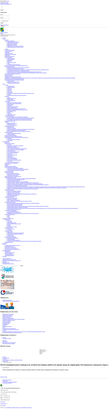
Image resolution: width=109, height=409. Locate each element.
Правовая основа (10, 127)
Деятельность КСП (8, 230)
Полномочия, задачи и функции (11, 163)
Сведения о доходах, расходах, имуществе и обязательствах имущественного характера (24, 241)
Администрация (6, 141)
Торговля (4, 340)
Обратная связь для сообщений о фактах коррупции (17, 185)
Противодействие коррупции (10, 135)
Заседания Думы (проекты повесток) (14, 102)
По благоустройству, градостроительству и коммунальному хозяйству (20, 117)
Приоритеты (7, 164)
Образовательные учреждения (13, 194)
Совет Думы (9, 91)
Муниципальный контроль (10, 202)
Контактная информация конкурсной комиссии (16, 130)
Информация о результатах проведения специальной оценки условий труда (22, 193)
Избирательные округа (11, 98)
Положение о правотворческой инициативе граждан (17, 109)
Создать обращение (9, 253)
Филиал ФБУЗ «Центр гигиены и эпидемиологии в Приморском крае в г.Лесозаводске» (24, 71)
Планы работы (10, 111)
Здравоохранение (10, 59)
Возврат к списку (3, 376)
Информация (7, 219)
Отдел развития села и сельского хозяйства (15, 149)
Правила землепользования (8, 318)
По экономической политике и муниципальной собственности (19, 118)
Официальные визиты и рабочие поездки (15, 47)
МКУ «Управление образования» (13, 200)
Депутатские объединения (10, 121)
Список (8, 97)
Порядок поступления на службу (13, 191)
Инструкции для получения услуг (11, 248)
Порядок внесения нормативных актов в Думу (16, 108)
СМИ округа (7, 55)
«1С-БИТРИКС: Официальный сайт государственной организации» (18, 407)
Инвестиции (5, 341)
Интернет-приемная (7, 250)
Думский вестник (10, 86)
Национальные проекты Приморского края (13, 136)
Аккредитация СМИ (11, 114)
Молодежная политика (11, 62)
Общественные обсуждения (12, 175)
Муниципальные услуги (9, 246)
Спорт (8, 63)
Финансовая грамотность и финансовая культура (12, 332)
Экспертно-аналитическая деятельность (15, 233)
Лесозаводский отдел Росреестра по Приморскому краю (18, 70)
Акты (8, 216)
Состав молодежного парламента (13, 139)
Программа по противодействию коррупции (16, 179)
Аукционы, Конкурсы (7, 338)
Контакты (9, 94)
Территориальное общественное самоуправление (14, 78)
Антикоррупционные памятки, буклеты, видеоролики (17, 181)
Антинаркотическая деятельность (13, 64)
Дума (4, 84)
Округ (4, 38)
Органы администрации (9, 143)
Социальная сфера (8, 57)
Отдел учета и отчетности (12, 125)
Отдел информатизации (12, 157)
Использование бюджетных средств (14, 212)
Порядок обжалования (11, 222)
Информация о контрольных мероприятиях (15, 232)
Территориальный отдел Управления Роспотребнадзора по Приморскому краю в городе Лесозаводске (27, 72)
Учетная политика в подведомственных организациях (17, 169)
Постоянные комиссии (9, 115)
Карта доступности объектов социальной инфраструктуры (16, 65)
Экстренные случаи (9, 53)
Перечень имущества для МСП (9, 343)
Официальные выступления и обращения (15, 46)
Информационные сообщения (13, 41)
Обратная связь (3, 403)
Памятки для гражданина (8, 315)
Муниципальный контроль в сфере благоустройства (17, 207)
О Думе (6, 85)
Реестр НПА (9, 105)
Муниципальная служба (9, 126)
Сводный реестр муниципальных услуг (12, 245)
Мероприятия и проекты (12, 45)
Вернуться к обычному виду (5, 4)
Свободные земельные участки (9, 320)
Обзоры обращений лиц (9, 254)
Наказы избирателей (11, 100)
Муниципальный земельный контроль (14, 205)
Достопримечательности (10, 50)
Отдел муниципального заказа (13, 151)
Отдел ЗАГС (9, 161)
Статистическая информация (10, 210)
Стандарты (9, 229)
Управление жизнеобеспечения (13, 147)
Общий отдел (9, 155)
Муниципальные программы (13, 173)
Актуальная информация (10, 40)
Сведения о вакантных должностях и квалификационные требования (20, 129)
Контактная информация (12, 195)
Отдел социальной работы (12, 152)
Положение (9, 138)
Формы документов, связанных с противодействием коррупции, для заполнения (23, 182)
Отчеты (8, 112)
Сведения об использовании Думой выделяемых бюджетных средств (20, 93)
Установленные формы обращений (14, 133)
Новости (6, 39)
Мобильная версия (4, 32)
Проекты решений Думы (12, 107)
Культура (9, 61)
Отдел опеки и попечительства (13, 162)
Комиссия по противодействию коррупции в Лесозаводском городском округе (22, 188)
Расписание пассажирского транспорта (12, 73)
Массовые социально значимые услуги (12, 249)
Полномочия (9, 92)
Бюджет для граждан (7, 321)
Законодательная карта (9, 255)
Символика (7, 52)
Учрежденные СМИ (9, 171)
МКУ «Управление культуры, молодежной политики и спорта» (19, 201)
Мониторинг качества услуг (10, 247)
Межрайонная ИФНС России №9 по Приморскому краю (18, 67)
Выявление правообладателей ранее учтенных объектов (14, 319)
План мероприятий (11, 239)
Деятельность (7, 101)
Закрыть (2, 26)
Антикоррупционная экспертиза (13, 180)
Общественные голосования (10, 54)
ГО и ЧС (4, 330)
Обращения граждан (9, 132)
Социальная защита (11, 58)
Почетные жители (8, 51)
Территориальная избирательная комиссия (11, 301)
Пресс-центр (9, 153)
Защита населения (10, 80)
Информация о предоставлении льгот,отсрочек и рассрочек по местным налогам (23, 213)
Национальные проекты (9, 56)
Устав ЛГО (9, 88)
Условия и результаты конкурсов (13, 192)
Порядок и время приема (10, 252)
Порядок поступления (11, 128)
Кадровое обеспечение (9, 189)
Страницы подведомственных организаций (15, 170)
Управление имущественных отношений (15, 145)
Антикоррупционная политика (13, 83)
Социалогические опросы (12, 42)
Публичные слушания (11, 110)
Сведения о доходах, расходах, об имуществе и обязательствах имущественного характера (24, 183)
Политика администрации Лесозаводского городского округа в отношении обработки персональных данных (24, 331)
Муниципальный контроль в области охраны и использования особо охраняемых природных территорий (27, 206)
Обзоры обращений (11, 134)
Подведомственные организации (11, 167)
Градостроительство (9, 74)
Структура (9, 90)
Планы (8, 215)
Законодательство (10, 228)
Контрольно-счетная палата (8, 218)
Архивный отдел (10, 156)
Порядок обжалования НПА (12, 106)
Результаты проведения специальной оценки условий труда (18, 131)
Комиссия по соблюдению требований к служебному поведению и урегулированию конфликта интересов (28, 184)
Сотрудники (9, 221)
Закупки (9, 224)
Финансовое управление (12, 146)
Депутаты (7, 96)
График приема (10, 99)
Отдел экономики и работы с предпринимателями (17, 148)
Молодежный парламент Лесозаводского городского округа (16, 137)
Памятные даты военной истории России (13, 76)
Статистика (9, 113)
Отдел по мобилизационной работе (14, 160)
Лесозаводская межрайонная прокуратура (15, 68)
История (6, 49)
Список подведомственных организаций (15, 168)
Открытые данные (8, 75)
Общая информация (11, 87)
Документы (5, 243)
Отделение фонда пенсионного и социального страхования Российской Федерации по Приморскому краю (28, 69)
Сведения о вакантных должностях (14, 190)
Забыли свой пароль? (4, 24)
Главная (4, 37)
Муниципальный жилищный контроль (14, 204)
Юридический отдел (11, 124)
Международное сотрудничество (13, 174)
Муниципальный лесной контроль (14, 209)
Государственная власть (9, 66)
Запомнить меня (5, 20)
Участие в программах (9, 172)
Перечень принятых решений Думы (14, 103)
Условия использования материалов (10, 381)
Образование (9, 60)
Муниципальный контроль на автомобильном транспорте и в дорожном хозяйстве (23, 203)
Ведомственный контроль (10, 214)
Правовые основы (8, 227)
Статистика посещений (7, 382)
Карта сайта (5, 380)
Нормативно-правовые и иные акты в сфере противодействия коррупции (21, 178)
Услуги (4, 244)
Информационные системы (10, 166)
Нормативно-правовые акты (12, 238)
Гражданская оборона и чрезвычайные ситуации (14, 79)
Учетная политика (10, 236)
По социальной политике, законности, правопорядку (17, 116)
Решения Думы (10, 104)
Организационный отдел (12, 123)
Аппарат (6, 122)
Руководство (9, 89)
